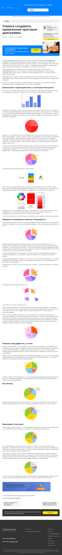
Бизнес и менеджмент (53, 536)
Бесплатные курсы (40, 5)
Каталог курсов (28, 5)
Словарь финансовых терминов (33, 531)
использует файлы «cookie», (25, 549)
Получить (50, 512)
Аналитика (50, 531)
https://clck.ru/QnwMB (14, 498)
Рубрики (49, 5)
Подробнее (36, 50)
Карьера (50, 538)
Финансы (50, 529)
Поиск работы (51, 545)
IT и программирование (54, 533)
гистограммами (50, 60)
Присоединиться (51, 39)
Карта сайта (28, 529)
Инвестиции (51, 540)
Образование (51, 543)
